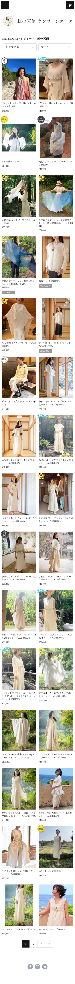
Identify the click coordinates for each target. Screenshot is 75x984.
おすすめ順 (12, 47)
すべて (45, 47)
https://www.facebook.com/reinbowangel (30, 966)
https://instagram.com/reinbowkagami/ (37, 966)
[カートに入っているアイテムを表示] (70, 5)
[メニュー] (5, 5)
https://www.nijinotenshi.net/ (45, 966)
